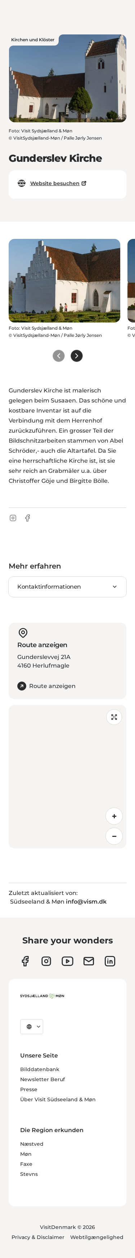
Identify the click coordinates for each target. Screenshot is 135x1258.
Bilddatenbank (39, 1069)
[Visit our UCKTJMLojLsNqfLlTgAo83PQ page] (67, 961)
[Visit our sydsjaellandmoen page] (25, 961)
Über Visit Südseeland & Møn (58, 1099)
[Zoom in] (114, 816)
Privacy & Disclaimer (38, 1237)
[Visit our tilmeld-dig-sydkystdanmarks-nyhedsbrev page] (88, 961)
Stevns (29, 1174)
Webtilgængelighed (96, 1237)
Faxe (26, 1164)
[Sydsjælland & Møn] (42, 996)
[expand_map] (114, 717)
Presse (28, 1089)
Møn (26, 1154)
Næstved (32, 1144)
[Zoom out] (114, 836)
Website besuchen (55, 183)
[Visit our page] (46, 961)
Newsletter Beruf (42, 1079)
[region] (67, 776)
